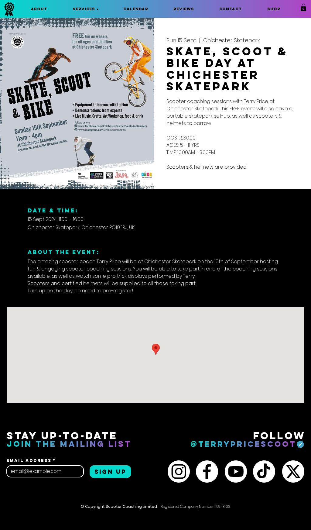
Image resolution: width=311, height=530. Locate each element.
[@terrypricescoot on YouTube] (236, 471)
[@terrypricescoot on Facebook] (207, 471)
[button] (85, 9)
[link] (303, 7)
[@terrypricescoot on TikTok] (264, 471)
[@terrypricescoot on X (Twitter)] (293, 471)
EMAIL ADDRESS (31, 460)
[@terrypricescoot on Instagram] (179, 471)
